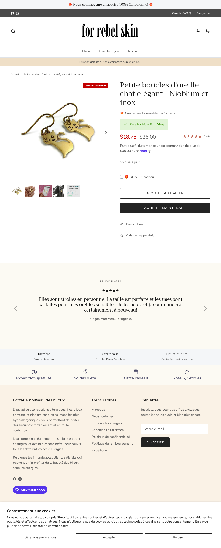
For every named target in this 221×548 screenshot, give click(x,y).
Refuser (178, 537)
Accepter (109, 537)
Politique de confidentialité (49, 526)
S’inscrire (110, 290)
